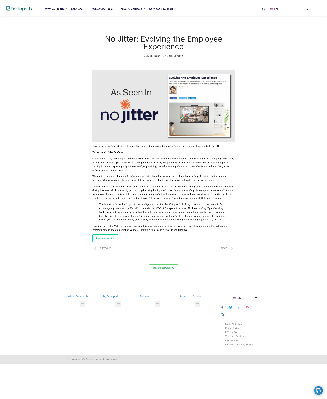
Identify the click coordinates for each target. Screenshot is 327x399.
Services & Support (161, 8)
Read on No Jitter (105, 238)
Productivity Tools (101, 8)
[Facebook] (222, 307)
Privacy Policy (232, 328)
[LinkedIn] (239, 307)
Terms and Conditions (235, 336)
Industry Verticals (131, 8)
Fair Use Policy (232, 340)
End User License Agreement (239, 344)
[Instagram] (222, 314)
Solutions (77, 8)
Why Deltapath (54, 8)
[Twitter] (230, 307)
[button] (264, 8)
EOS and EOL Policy (234, 332)
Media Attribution (233, 324)
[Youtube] (247, 307)
